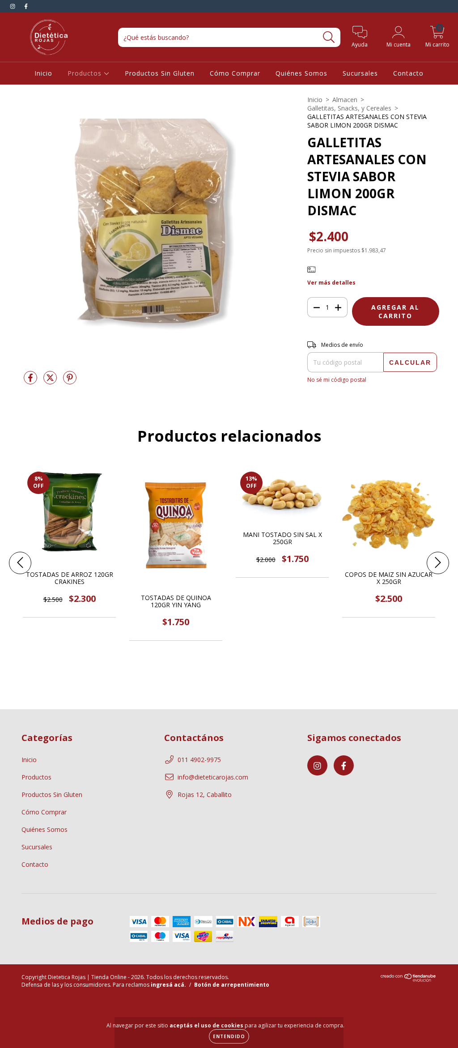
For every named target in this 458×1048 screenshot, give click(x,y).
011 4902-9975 (199, 759)
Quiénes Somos (301, 73)
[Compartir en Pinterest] (69, 381)
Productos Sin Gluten (160, 73)
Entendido (229, 1036)
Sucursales (360, 73)
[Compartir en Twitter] (51, 381)
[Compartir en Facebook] (31, 381)
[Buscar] (328, 37)
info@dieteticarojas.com (213, 777)
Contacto (408, 73)
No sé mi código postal (336, 379)
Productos (86, 73)
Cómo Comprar (235, 73)
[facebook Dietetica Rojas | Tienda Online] (26, 6)
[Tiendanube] (409, 980)
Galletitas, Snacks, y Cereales (349, 108)
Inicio (43, 73)
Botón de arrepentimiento (231, 984)
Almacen (344, 99)
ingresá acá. (168, 984)
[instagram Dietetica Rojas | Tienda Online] (13, 6)
